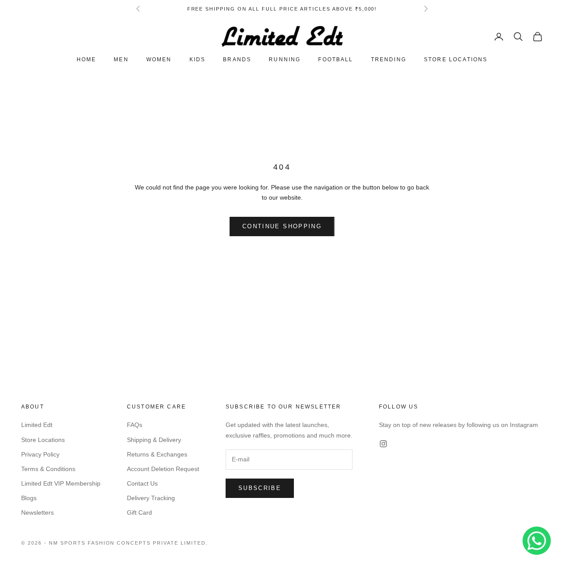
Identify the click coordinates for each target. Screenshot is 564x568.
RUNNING (285, 60)
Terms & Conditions (48, 468)
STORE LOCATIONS (455, 60)
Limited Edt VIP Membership (60, 483)
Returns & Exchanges (157, 454)
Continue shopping (282, 226)
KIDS (197, 60)
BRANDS (237, 60)
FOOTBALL (335, 60)
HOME (86, 60)
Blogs (29, 497)
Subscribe (259, 488)
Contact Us (142, 483)
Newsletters (37, 512)
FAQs (134, 424)
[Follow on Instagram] (383, 443)
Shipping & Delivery (154, 439)
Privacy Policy (40, 454)
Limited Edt (36, 424)
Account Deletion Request (163, 468)
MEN (121, 60)
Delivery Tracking (151, 497)
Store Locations (43, 439)
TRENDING (388, 60)
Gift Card (139, 512)
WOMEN (159, 60)
